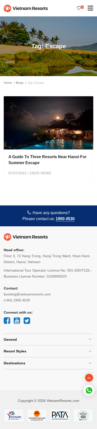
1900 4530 (65, 219)
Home (8, 83)
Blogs (20, 83)
